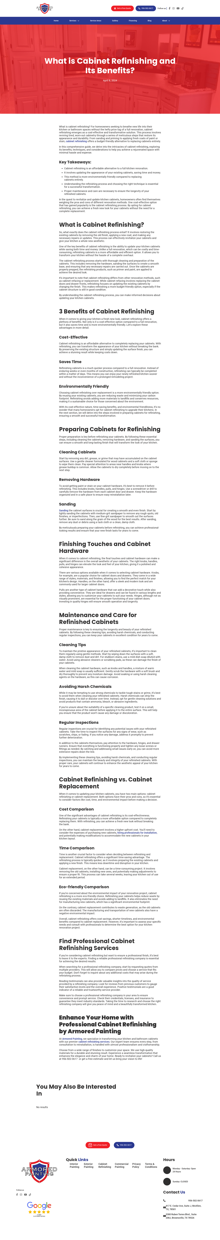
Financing (133, 21)
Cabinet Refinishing (104, 1165)
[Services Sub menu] (78, 21)
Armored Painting (72, 1038)
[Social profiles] (169, 8)
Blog (149, 21)
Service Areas (95, 21)
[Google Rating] (39, 1207)
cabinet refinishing (76, 141)
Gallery (115, 21)
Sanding (63, 510)
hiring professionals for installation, (137, 832)
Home (56, 21)
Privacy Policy (136, 1165)
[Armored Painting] (44, 8)
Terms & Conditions (151, 1165)
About (164, 21)
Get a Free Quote (124, 8)
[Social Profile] (17, 1194)
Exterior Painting (88, 1165)
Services (72, 21)
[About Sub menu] (169, 21)
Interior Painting (74, 1165)
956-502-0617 (147, 8)
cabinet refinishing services (93, 1041)
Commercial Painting (121, 1165)
